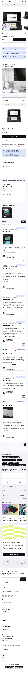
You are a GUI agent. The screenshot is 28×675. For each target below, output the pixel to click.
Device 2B (11, 144)
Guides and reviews (6, 613)
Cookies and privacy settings (8, 636)
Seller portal (4, 604)
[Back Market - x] (12, 596)
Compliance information (22, 144)
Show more (5, 281)
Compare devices (5, 615)
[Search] (3, 5)
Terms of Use (5, 629)
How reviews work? (7, 200)
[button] (6, 27)
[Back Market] (14, 1)
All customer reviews (6, 616)
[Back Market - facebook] (9, 596)
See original (14, 252)
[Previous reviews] (21, 444)
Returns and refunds (6, 609)
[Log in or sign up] (22, 2)
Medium (4, 651)
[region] (14, 213)
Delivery (3, 607)
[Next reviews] (25, 444)
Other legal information (7, 638)
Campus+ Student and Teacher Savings (10, 591)
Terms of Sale (5, 631)
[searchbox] (15, 4)
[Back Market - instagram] (3, 596)
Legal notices (5, 640)
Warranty (4, 633)
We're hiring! (4, 593)
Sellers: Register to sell (6, 602)
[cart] (25, 2)
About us (4, 589)
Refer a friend (5, 623)
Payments (4, 605)
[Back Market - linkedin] (6, 596)
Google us (19, 548)
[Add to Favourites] (25, 34)
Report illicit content (6, 642)
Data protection (5, 634)
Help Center (4, 611)
